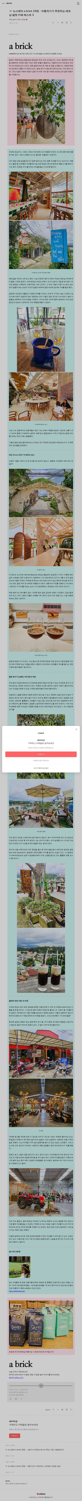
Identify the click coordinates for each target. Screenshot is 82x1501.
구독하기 (41, 754)
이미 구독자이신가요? (41, 768)
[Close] (76, 729)
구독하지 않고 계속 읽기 (41, 760)
